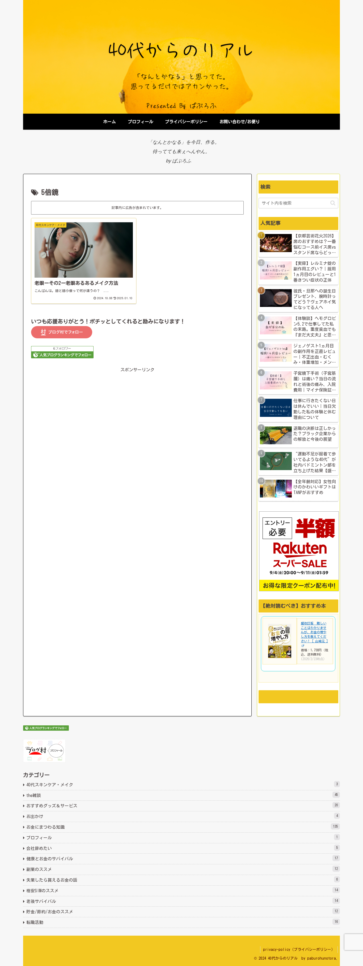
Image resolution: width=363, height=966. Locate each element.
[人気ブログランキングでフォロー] (62, 352)
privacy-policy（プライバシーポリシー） (299, 949)
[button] (332, 203)
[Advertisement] (137, 444)
